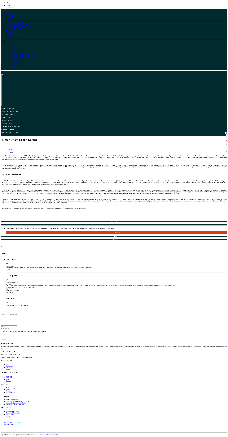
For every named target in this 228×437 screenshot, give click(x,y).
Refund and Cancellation (13, 413)
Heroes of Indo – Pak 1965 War (15, 404)
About (10, 149)
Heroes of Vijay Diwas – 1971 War (16, 403)
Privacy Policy (10, 414)
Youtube (8, 381)
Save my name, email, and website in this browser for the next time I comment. (24, 331)
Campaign (9, 367)
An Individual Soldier (12, 399)
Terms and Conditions (12, 411)
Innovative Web (53, 434)
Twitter (8, 379)
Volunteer (9, 364)
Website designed (8, 422)
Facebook (9, 376)
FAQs (7, 4)
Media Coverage (10, 388)
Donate (8, 2)
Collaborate (9, 366)
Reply (7, 263)
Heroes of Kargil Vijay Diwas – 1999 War (18, 401)
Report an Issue (10, 7)
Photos (11, 152)
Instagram (9, 377)
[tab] (114, 221)
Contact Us (9, 418)
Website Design (42, 434)
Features (8, 5)
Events (8, 389)
